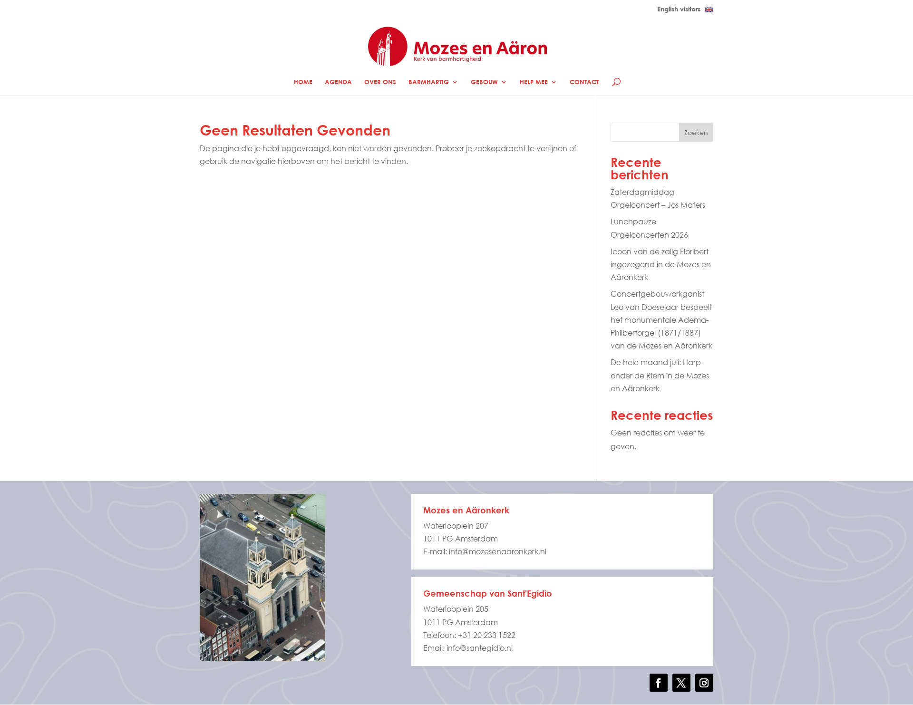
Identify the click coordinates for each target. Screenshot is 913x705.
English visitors (679, 9)
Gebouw (484, 82)
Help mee (534, 82)
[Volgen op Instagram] (704, 683)
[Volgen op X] (681, 683)
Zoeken (696, 132)
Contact (584, 82)
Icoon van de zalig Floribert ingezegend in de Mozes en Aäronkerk (661, 264)
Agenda (338, 82)
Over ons (380, 82)
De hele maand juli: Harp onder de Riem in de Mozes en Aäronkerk (660, 375)
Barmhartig (428, 82)
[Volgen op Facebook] (659, 683)
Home (303, 82)
